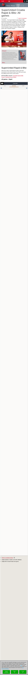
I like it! (19, 18)
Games (23, 85)
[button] (9, 1)
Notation (14, 85)
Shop (2, 1)
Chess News (10, 6)
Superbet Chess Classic (10, 77)
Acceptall (23, 672)
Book (5, 85)
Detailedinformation (6, 672)
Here (21, 665)
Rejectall (14, 672)
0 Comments (24, 18)
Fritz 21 (4, 51)
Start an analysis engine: (7, 557)
